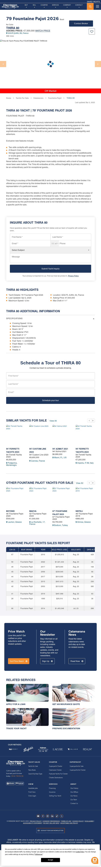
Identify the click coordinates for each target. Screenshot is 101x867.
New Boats (32, 770)
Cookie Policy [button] (80, 852)
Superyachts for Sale (77, 766)
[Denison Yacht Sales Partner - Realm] (87, 749)
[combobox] (55, 243)
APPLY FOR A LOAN (15, 704)
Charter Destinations (56, 778)
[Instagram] (48, 816)
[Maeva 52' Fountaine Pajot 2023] (39, 497)
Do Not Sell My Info (51, 823)
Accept (50, 860)
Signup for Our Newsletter (52, 830)
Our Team (73, 800)
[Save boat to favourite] (92, 31)
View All (53, 420)
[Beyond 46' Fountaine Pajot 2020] (16, 497)
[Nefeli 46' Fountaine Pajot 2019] (85, 497)
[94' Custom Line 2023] (39, 435)
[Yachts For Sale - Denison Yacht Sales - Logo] (9, 6)
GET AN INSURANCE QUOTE (66, 704)
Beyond (10, 511)
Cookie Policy (78, 821)
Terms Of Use (66, 821)
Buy (26, 5)
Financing (52, 788)
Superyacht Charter (55, 766)
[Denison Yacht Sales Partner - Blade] (72, 749)
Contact (79, 5)
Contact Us (74, 803)
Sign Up (46, 661)
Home (8, 98)
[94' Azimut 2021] (62, 435)
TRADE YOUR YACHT (16, 728)
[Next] (98, 64)
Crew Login (32, 796)
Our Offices (74, 792)
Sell (34, 5)
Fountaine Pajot (51, 110)
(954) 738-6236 (17, 776)
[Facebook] (43, 816)
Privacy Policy (73, 276)
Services (55, 5)
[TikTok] (57, 816)
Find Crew (31, 792)
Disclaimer (89, 821)
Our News (73, 796)
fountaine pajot (54, 98)
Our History (74, 788)
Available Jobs (33, 788)
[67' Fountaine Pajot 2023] (62, 497)
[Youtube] (38, 816)
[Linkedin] (52, 816)
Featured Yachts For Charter (58, 774)
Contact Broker (81, 23)
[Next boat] (93, 420)
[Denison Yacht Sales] (15, 763)
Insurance (52, 792)
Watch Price (42, 30)
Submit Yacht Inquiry (50, 268)
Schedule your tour (50, 400)
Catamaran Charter (55, 770)
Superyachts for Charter (78, 770)
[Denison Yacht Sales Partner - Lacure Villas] (57, 749)
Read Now (75, 661)
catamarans (38, 98)
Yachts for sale (22, 98)
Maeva (32, 511)
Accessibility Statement (32, 823)
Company (67, 5)
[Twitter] (62, 816)
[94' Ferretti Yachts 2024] (85, 435)
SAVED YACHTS (93, 1)
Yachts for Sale (33, 766)
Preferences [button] (38, 854)
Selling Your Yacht (55, 796)
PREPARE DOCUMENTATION (66, 728)
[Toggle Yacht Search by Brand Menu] (90, 6)
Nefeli (79, 511)
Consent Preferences (51, 821)
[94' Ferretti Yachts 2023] (16, 435)
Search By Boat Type (35, 774)
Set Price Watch (17, 661)
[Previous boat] (89, 420)
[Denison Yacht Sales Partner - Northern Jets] (13, 749)
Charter (44, 5)
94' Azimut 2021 (60, 448)
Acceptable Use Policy (69, 823)
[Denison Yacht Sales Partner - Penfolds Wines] (28, 749)
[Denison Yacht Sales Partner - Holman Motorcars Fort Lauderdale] (43, 749)
